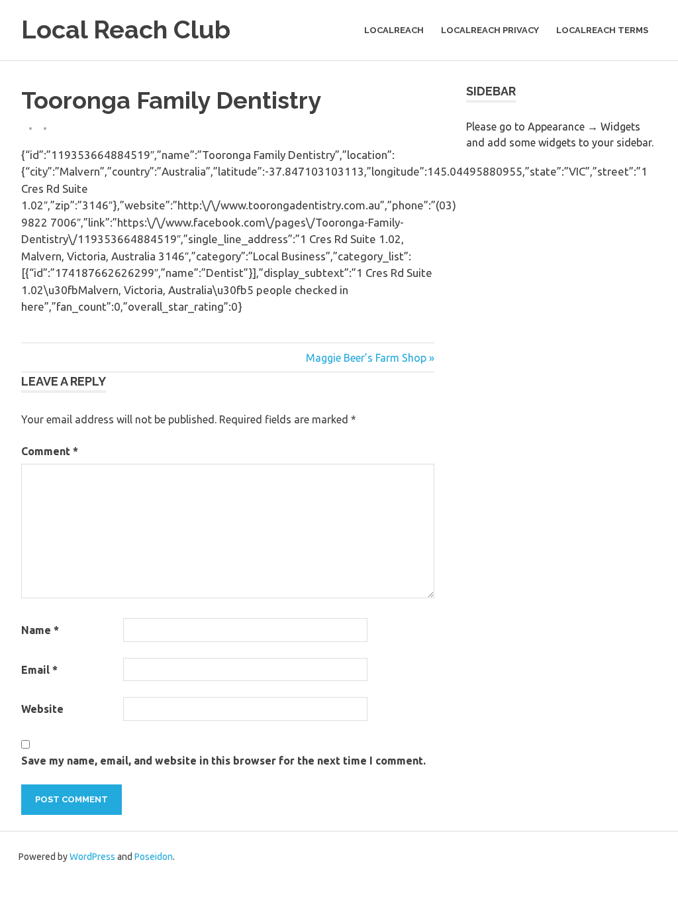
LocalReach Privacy (490, 30)
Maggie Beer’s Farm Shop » (370, 358)
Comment (49, 451)
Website (42, 709)
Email (39, 670)
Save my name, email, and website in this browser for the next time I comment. (223, 761)
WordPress (92, 856)
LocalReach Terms (602, 30)
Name (40, 630)
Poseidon (153, 856)
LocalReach (394, 30)
